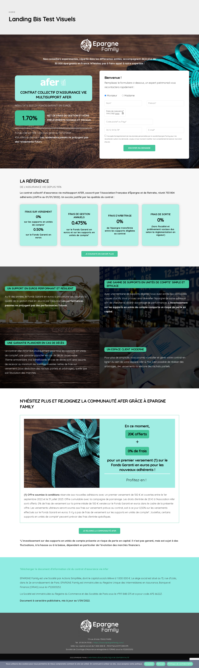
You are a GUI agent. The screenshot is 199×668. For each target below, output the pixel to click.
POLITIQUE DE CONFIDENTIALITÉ (117, 657)
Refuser (160, 664)
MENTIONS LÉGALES (96, 657)
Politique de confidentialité (180, 664)
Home (12, 12)
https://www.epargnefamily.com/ (109, 642)
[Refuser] (195, 664)
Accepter (149, 664)
